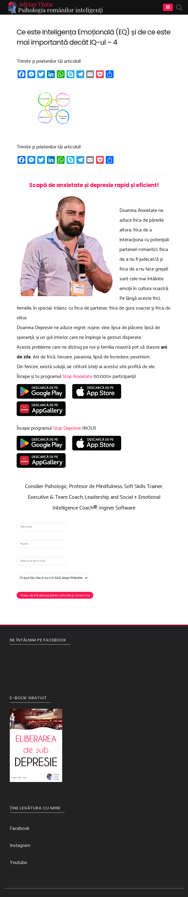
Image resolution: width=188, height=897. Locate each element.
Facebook (19, 828)
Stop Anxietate (77, 377)
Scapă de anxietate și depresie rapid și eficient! (94, 185)
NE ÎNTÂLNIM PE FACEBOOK (38, 640)
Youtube (18, 863)
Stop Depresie (67, 428)
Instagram (20, 846)
